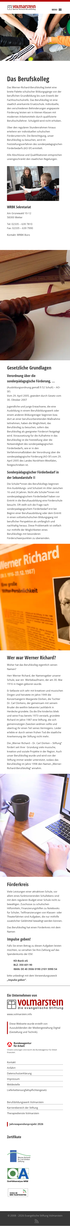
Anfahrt (11, 1067)
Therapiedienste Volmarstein (23, 1113)
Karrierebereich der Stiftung (22, 1107)
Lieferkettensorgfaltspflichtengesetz (27, 1090)
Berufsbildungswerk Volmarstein (25, 1102)
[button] (54, 10)
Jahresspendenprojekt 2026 (26, 1124)
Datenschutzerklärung (19, 1073)
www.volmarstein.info (19, 1014)
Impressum (13, 1078)
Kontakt (11, 1062)
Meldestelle (13, 1084)
